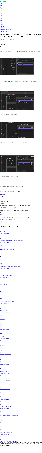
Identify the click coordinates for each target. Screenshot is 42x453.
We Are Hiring (15, 441)
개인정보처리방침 (6, 441)
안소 (1, 199)
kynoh (1, 42)
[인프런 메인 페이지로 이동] (21, 1)
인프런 (1, 441)
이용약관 (11, 441)
